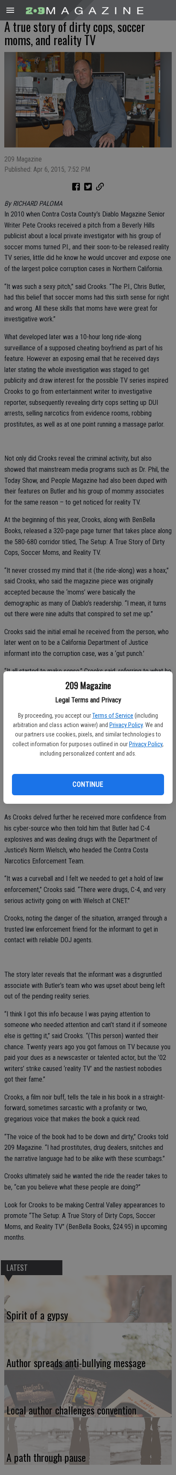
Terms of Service (112, 715)
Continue (88, 784)
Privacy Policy (126, 725)
